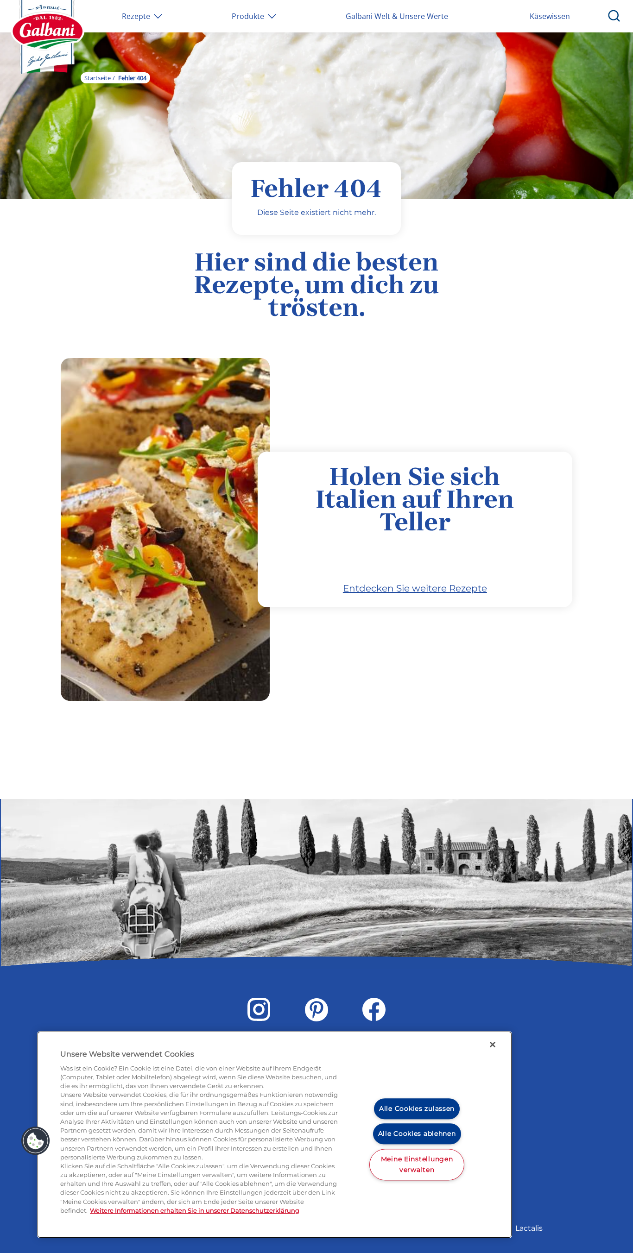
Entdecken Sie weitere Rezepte (415, 588)
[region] (274, 1134)
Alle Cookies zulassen (417, 1108)
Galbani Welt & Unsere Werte (397, 16)
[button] (36, 1141)
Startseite (97, 78)
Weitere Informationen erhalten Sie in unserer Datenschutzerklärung (194, 1210)
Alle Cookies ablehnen (417, 1133)
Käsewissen (550, 16)
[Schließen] (492, 1044)
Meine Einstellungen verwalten (417, 1164)
